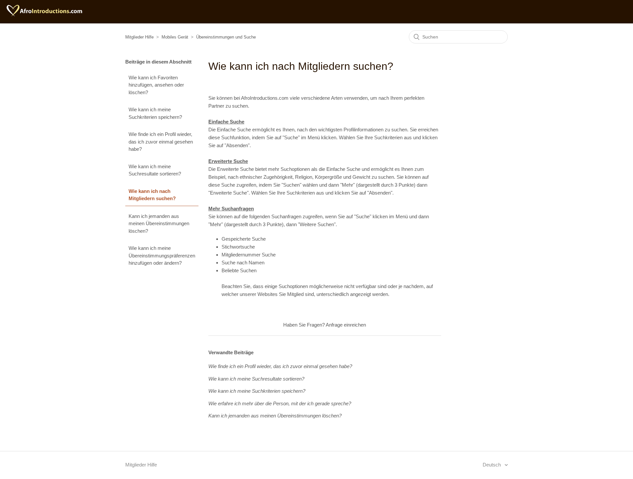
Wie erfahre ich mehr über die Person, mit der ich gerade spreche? (279, 403)
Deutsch (492, 464)
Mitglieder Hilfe (139, 37)
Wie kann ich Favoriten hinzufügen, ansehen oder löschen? (156, 85)
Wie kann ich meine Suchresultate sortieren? (155, 170)
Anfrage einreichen (346, 325)
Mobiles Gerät (175, 37)
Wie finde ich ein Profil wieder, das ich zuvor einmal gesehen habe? (161, 141)
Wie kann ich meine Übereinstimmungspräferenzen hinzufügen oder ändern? (162, 255)
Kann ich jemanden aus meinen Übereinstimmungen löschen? (159, 223)
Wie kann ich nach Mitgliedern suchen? (152, 194)
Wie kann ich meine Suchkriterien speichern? (155, 113)
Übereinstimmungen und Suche (226, 37)
